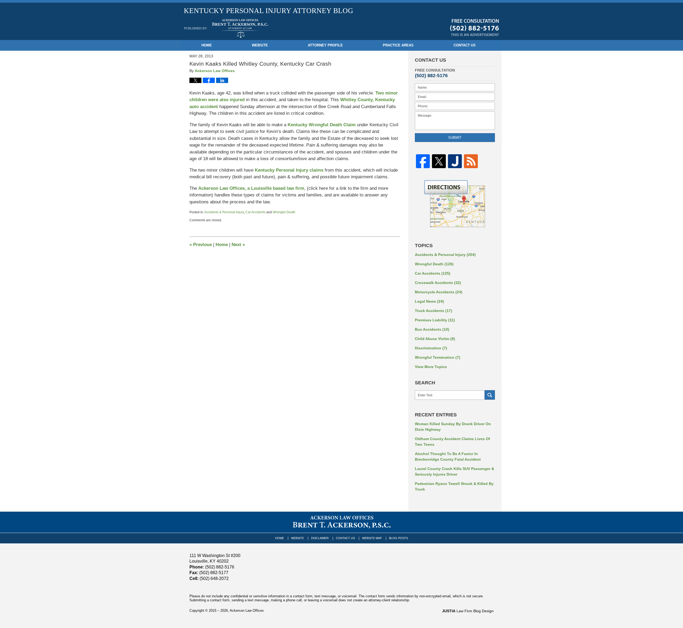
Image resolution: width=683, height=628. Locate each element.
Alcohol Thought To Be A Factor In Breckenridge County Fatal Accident (448, 456)
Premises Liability (435, 320)
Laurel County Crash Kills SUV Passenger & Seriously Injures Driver (454, 471)
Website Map (372, 538)
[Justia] (455, 161)
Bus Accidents (432, 329)
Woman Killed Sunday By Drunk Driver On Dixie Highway (453, 427)
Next (238, 244)
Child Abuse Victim (435, 339)
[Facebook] (423, 161)
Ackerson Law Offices (247, 611)
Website (260, 45)
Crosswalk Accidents (438, 283)
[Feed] (471, 161)
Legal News (429, 301)
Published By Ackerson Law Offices (474, 27)
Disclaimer (320, 538)
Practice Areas (398, 45)
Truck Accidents (433, 311)
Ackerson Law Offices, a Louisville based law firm (251, 188)
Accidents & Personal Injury (224, 212)
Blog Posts (398, 538)
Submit (455, 138)
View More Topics (431, 367)
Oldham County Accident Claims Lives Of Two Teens (452, 442)
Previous (200, 244)
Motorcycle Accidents (438, 292)
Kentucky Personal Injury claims (290, 170)
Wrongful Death (284, 212)
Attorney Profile (325, 45)
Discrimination (431, 348)
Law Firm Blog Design (468, 611)
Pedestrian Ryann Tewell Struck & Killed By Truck (454, 486)
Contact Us (465, 45)
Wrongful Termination (437, 357)
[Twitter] (439, 161)
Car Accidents (255, 212)
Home (206, 45)
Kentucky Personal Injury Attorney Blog (226, 28)
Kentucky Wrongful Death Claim (322, 124)
